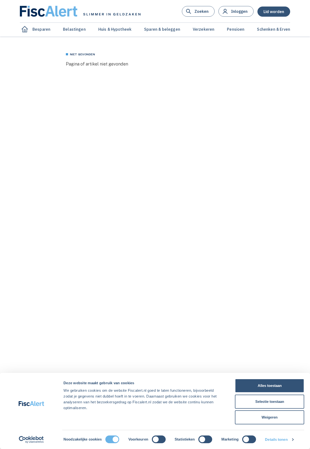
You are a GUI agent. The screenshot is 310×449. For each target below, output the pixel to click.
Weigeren (270, 417)
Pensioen (235, 29)
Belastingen (74, 29)
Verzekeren (204, 29)
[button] (198, 11)
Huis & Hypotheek (115, 29)
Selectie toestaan (269, 401)
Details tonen (276, 439)
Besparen (41, 29)
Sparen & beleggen (162, 29)
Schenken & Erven (273, 29)
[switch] (159, 439)
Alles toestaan (270, 386)
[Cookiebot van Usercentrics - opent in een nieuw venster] (31, 439)
